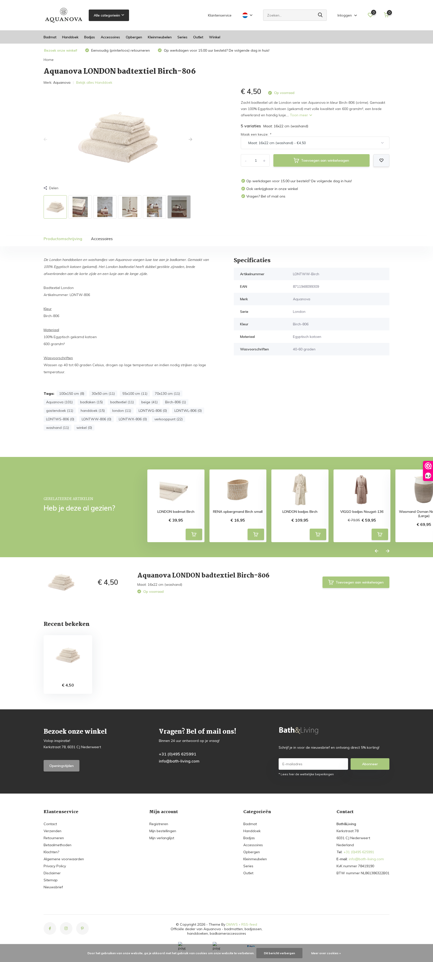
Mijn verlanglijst (161, 838)
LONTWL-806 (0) (188, 410)
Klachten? (51, 852)
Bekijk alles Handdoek (94, 82)
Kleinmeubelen (160, 37)
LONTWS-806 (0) (60, 419)
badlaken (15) (91, 402)
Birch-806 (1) (175, 402)
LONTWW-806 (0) (96, 419)
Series (182, 37)
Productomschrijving (63, 238)
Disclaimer (52, 873)
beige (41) (149, 402)
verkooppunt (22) (168, 419)
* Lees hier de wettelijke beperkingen (306, 774)
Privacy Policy (55, 866)
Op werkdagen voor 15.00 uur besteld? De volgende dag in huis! (216, 50)
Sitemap (51, 880)
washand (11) (57, 427)
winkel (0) (84, 427)
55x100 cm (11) (134, 393)
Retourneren (54, 838)
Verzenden (52, 831)
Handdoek (70, 37)
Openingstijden (61, 765)
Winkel (214, 37)
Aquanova (61, 82)
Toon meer (299, 115)
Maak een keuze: (256, 134)
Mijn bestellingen (162, 831)
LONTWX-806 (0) (133, 419)
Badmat (50, 37)
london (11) (121, 410)
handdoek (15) (93, 410)
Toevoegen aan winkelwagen (325, 160)
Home (49, 59)
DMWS (232, 924)
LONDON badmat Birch (175, 512)
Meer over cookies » (326, 953)
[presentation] (45, 139)
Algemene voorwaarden (64, 859)
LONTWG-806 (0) (153, 410)
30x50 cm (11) (103, 393)
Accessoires (110, 37)
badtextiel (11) (122, 402)
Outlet (198, 37)
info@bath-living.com (179, 760)
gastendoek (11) (59, 410)
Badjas (89, 37)
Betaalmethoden (57, 845)
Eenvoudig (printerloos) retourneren (120, 50)
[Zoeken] (320, 15)
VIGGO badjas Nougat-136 (361, 512)
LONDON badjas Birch (299, 512)
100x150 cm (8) (71, 393)
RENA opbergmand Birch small (238, 512)
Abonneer (370, 764)
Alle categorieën (107, 15)
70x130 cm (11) (167, 393)
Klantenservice (220, 15)
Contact (50, 824)
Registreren (158, 824)
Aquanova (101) (59, 402)
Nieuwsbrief (53, 887)
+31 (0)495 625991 (177, 753)
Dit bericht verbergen (279, 953)
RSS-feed (249, 924)
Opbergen (134, 37)
